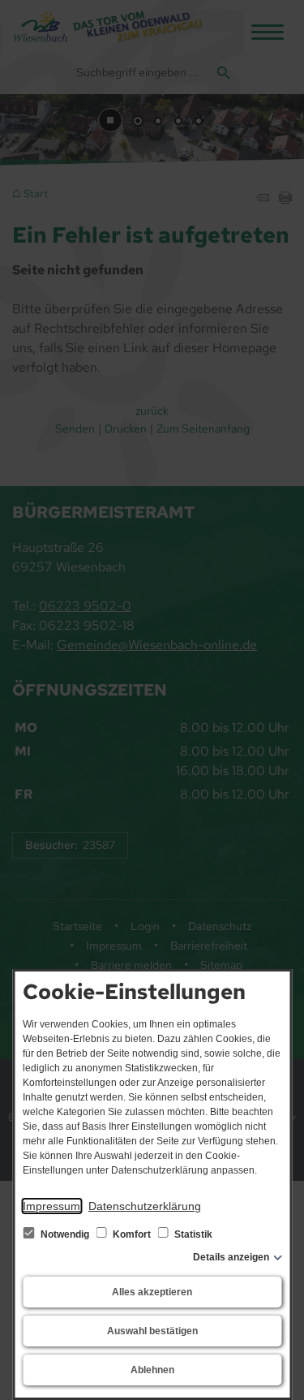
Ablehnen (152, 1370)
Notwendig (65, 1234)
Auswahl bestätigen (152, 1331)
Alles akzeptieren (152, 1292)
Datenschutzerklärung (144, 1206)
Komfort (131, 1234)
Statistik (192, 1234)
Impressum (51, 1206)
